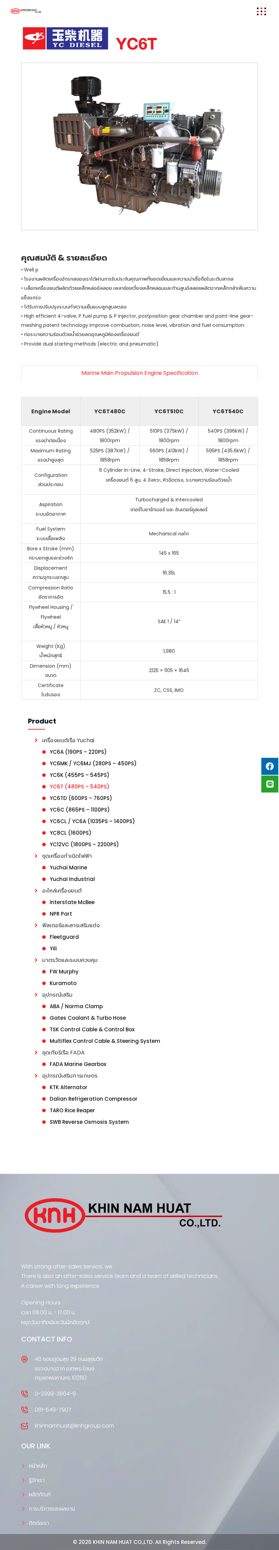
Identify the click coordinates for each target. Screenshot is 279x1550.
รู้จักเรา (37, 1480)
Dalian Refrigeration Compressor (93, 1098)
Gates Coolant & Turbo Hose (88, 1017)
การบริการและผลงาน (52, 1509)
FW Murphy (64, 971)
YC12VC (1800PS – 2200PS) (84, 844)
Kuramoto (63, 983)
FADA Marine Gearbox (78, 1064)
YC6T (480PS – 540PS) (80, 786)
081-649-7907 (53, 1410)
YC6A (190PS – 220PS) (78, 751)
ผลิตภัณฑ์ (40, 1494)
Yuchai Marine (68, 867)
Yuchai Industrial (72, 879)
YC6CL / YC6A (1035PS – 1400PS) (92, 821)
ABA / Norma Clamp (76, 1006)
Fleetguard (64, 936)
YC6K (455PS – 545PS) (80, 775)
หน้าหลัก (38, 1466)
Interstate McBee (72, 902)
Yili (53, 948)
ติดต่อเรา (39, 1523)
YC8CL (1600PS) (71, 832)
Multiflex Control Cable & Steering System (105, 1041)
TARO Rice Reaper (72, 1110)
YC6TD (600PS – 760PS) (81, 798)
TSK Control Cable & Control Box (92, 1029)
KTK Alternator (68, 1087)
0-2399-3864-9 (55, 1394)
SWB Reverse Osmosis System (89, 1122)
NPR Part (61, 913)
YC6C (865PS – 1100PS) (80, 809)
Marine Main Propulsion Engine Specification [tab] (139, 373)
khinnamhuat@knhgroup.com (74, 1426)
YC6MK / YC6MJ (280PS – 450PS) (93, 763)
